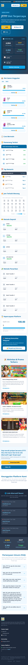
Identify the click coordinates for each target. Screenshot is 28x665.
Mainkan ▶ (14, 92)
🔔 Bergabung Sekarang (14, 348)
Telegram (18, 661)
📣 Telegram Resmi (5, 641)
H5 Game (10, 661)
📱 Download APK (5, 633)
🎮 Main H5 (16, 5)
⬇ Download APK (14, 462)
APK (14, 661)
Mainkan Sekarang (14, 67)
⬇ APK (24, 5)
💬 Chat (5, 32)
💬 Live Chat (4, 635)
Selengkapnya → (6, 388)
